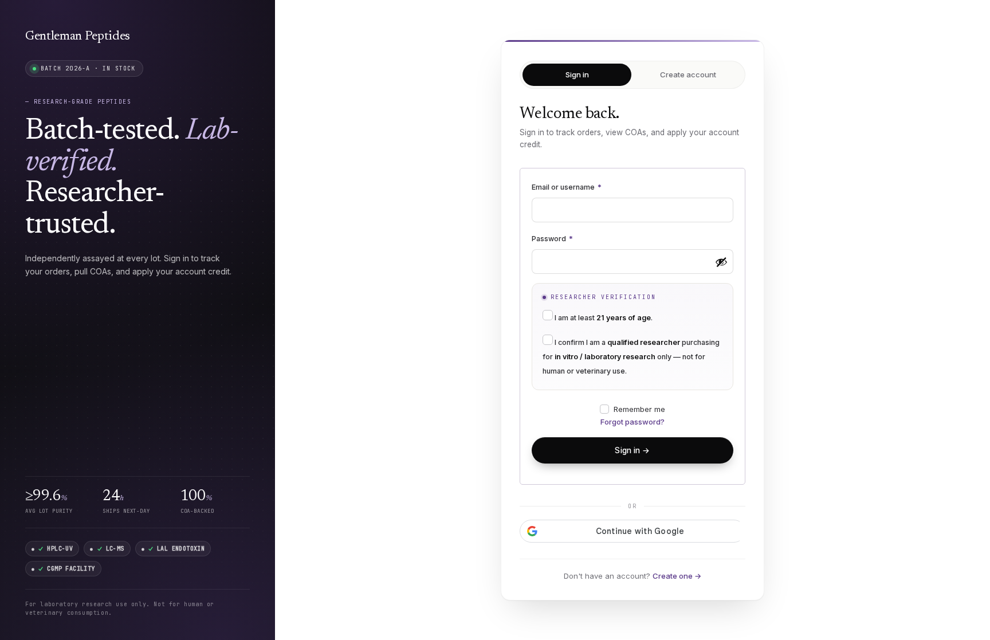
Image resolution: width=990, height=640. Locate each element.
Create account (688, 74)
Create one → (677, 575)
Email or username (567, 187)
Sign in (577, 74)
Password (552, 238)
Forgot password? (632, 421)
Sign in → (632, 450)
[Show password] (721, 262)
